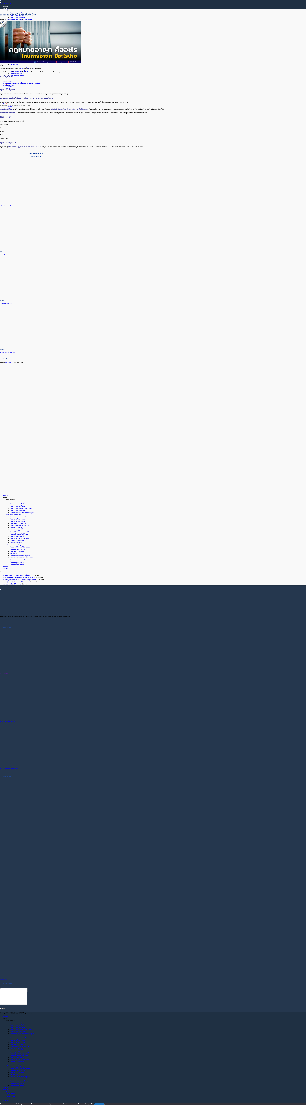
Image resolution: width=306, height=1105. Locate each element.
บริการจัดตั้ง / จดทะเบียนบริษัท (19, 517)
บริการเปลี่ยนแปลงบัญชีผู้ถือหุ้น (19, 534)
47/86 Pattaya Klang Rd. (7, 352)
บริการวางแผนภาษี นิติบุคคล (18, 523)
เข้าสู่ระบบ (8, 362)
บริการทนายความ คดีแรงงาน (18, 510)
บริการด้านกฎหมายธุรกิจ (13, 515)
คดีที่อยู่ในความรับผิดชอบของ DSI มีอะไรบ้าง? (16, 582)
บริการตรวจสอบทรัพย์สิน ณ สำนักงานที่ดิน (22, 558)
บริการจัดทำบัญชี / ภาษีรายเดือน (19, 538)
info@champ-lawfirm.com (7, 206)
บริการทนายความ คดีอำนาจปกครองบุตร (21, 508)
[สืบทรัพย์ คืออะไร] (24, 976)
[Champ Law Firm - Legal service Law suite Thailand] (5, 2)
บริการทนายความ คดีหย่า (17, 504)
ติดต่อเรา (5, 80)
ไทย (4, 104)
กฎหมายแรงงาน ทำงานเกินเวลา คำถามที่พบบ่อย (17, 575)
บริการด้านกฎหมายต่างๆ (13, 545)
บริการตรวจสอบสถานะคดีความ (19, 560)
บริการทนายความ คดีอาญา (17, 502)
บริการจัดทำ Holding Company (19, 521)
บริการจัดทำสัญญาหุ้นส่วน (17, 519)
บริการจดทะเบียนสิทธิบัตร (17, 536)
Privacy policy (100, 1104)
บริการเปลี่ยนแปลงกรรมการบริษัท (19, 532)
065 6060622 (4, 255)
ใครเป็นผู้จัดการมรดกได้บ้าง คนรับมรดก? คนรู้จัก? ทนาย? (19, 580)
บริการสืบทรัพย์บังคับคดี (17, 75)
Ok (95, 1104)
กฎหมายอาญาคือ (8, 81)
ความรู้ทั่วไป (6, 10)
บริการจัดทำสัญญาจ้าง (16, 530)
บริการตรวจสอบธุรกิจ (16, 543)
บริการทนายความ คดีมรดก (17, 17)
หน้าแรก (5, 7)
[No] (104, 1104)
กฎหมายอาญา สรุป (8, 85)
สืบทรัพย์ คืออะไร (4, 980)
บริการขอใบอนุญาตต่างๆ (17, 541)
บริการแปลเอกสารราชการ (17, 549)
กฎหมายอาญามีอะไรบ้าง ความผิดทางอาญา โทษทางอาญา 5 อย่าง (22, 83)
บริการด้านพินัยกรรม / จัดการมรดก (20, 547)
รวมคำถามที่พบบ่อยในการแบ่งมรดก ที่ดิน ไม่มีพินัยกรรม (19, 578)
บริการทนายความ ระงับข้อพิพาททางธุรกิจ (22, 513)
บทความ (5, 566)
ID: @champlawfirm (6, 304)
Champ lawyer (28, 19)
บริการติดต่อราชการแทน (17, 73)
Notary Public (14, 65)
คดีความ (1, 10)
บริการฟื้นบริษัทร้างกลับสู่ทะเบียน (19, 526)
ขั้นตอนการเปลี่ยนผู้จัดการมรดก (12, 584)
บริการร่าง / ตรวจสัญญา (17, 528)
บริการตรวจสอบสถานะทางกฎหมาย (20, 67)
